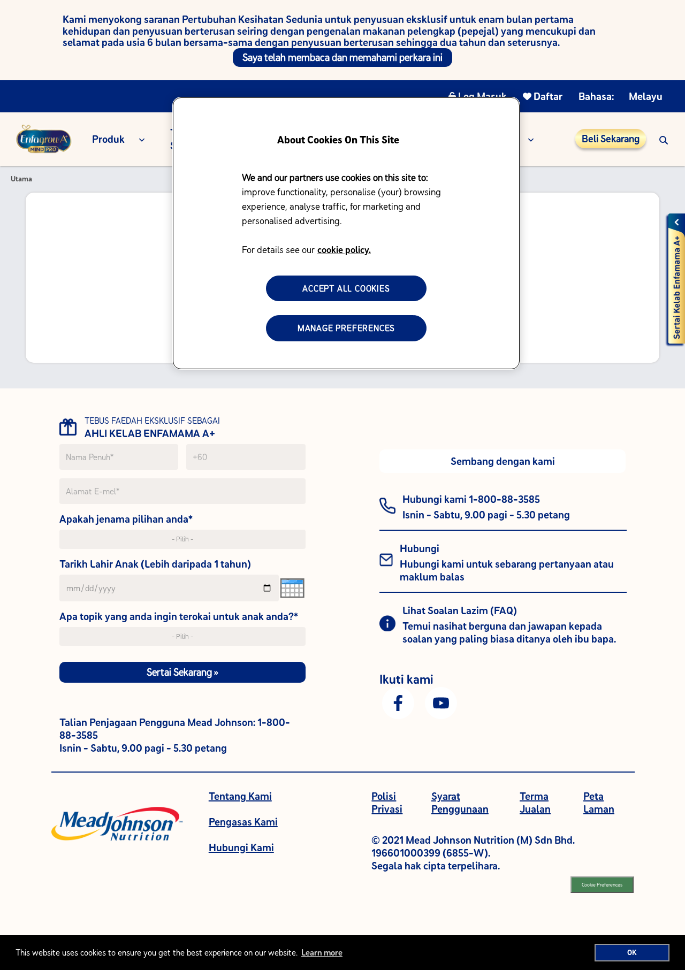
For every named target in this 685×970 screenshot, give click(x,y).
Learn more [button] (321, 952)
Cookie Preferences (602, 884)
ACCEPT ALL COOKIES (346, 288)
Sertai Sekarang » (182, 672)
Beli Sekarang (611, 138)
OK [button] (632, 952)
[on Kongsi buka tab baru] (398, 702)
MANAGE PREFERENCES (346, 328)
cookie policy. (344, 249)
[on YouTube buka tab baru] (441, 702)
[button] (663, 139)
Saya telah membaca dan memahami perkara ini (342, 57)
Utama (21, 179)
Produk (108, 139)
